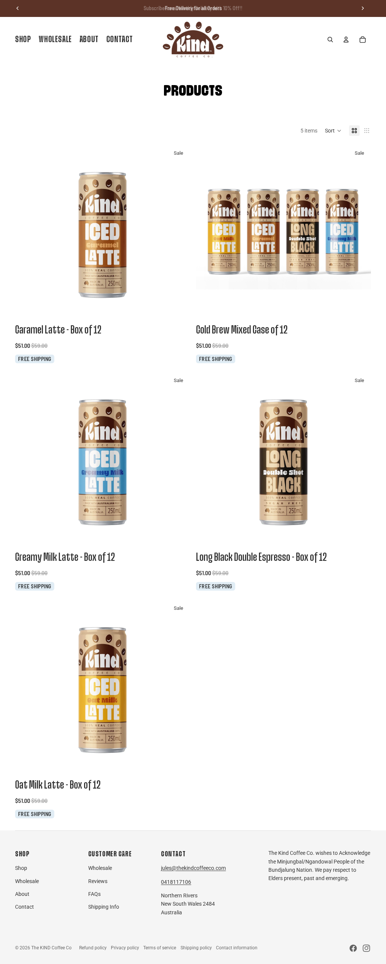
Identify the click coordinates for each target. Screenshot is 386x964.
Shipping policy (196, 947)
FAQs (94, 894)
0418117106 (176, 882)
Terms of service (159, 947)
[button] (333, 130)
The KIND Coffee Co (51, 947)
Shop (21, 868)
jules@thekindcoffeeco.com (193, 868)
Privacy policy (125, 947)
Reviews (97, 881)
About (22, 894)
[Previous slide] (17, 8)
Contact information (236, 947)
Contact (24, 907)
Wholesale (27, 881)
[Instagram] (366, 948)
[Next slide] (362, 8)
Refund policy (93, 947)
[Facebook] (353, 948)
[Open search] (330, 39)
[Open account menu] (346, 39)
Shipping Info (103, 907)
